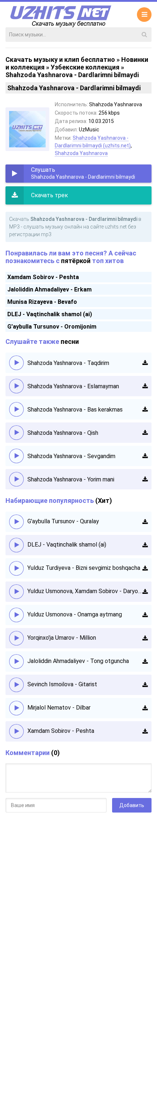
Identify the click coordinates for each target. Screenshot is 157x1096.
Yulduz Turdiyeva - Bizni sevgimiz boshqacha (83, 567)
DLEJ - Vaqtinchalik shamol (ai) (49, 314)
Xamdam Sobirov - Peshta (43, 277)
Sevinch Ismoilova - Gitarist (62, 684)
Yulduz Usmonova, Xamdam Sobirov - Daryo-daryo (84, 591)
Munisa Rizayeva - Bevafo (42, 301)
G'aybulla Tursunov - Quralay (63, 521)
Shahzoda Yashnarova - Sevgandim (71, 456)
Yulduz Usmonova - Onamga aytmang (74, 614)
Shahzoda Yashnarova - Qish (62, 432)
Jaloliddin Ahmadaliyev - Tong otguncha (78, 661)
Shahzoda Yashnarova (81, 153)
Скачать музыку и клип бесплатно (60, 59)
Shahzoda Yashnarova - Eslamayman (73, 386)
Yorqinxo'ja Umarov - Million (61, 637)
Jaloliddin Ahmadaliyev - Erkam (49, 289)
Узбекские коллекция (85, 67)
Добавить (131, 805)
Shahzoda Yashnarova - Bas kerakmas (75, 409)
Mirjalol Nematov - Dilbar (59, 707)
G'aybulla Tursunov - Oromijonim (51, 326)
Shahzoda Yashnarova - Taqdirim (68, 363)
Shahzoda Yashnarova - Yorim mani (70, 479)
